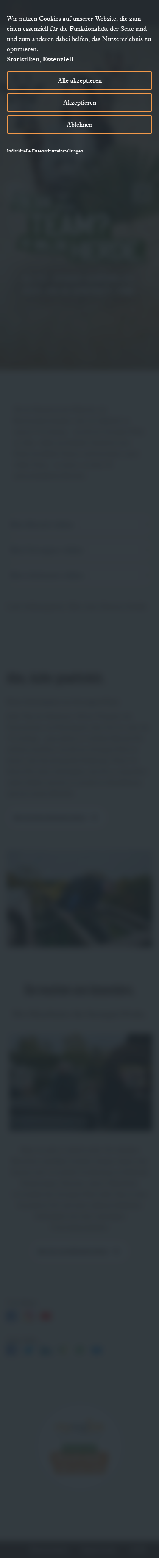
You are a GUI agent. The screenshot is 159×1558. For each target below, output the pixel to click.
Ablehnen (79, 124)
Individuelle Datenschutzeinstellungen (45, 151)
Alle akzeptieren (80, 80)
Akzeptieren (79, 102)
